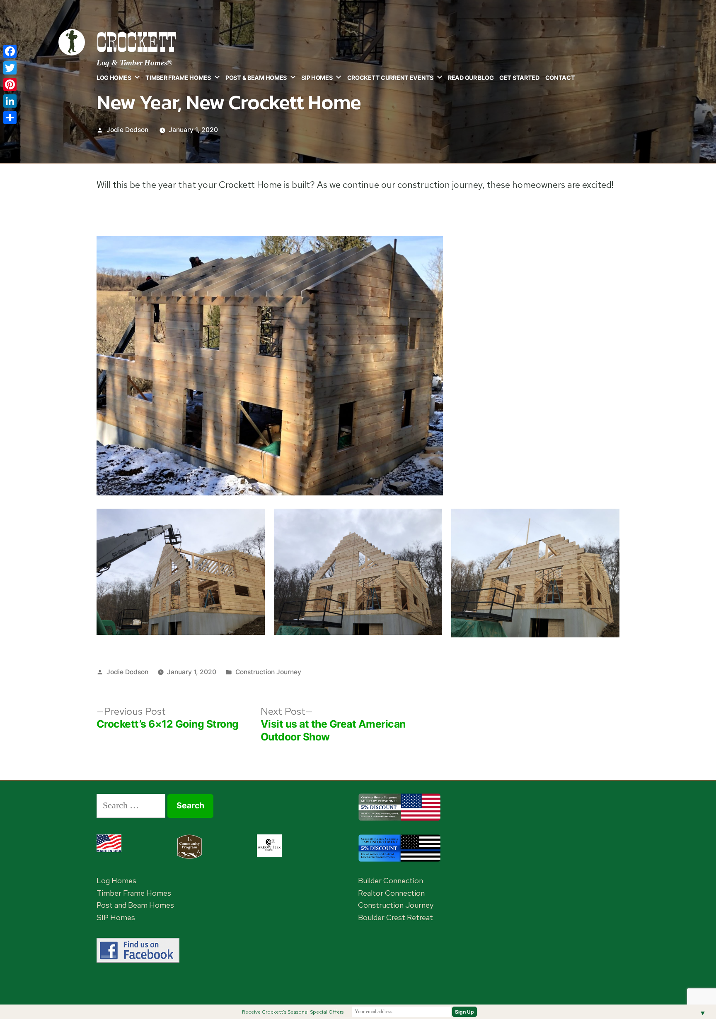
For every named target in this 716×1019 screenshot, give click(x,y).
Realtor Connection (391, 893)
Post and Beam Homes (135, 905)
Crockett (136, 42)
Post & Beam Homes (256, 77)
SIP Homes (316, 77)
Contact (560, 77)
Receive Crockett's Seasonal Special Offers (292, 1012)
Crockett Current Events (390, 77)
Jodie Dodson (127, 130)
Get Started (519, 77)
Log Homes (114, 77)
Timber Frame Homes (178, 77)
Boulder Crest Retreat (395, 917)
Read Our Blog (470, 77)
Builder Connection (390, 880)
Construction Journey (268, 672)
